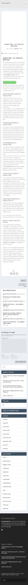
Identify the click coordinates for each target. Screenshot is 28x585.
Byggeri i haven (7, 464)
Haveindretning (7, 486)
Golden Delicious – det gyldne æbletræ (13, 305)
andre (4, 457)
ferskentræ (6, 468)
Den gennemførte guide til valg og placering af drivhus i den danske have (13, 386)
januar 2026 (6, 434)
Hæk (4, 490)
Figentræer (6, 472)
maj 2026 (5, 423)
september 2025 (7, 441)
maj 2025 (5, 448)
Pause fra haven (7, 501)
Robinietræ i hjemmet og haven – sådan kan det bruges (13, 381)
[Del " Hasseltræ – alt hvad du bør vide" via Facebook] (11, 273)
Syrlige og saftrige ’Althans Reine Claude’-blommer (12, 313)
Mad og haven (6, 497)
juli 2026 (5, 419)
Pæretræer (6, 505)
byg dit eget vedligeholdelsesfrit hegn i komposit (13, 391)
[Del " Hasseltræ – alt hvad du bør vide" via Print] (17, 273)
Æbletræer (5, 508)
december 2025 (7, 437)
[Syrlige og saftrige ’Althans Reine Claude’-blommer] (14, 310)
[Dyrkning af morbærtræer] (14, 294)
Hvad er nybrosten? (8, 395)
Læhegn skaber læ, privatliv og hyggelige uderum (13, 376)
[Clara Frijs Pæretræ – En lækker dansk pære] (14, 319)
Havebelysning (6, 483)
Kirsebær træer (7, 494)
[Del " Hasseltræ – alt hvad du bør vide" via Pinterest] (14, 273)
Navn (3, 355)
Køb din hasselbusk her (9, 82)
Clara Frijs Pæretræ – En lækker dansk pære (14, 322)
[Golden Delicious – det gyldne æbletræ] (14, 301)
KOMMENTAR (4, 338)
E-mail (12, 355)
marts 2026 (6, 426)
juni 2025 (5, 445)
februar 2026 (6, 430)
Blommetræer (6, 461)
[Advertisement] (14, 26)
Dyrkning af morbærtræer (12, 297)
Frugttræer (16, 48)
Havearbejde (6, 479)
